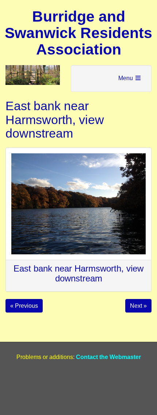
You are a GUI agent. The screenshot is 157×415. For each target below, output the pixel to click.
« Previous (24, 306)
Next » (138, 306)
